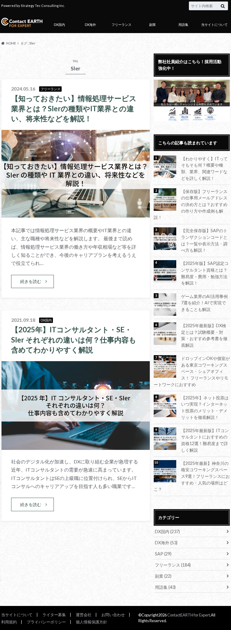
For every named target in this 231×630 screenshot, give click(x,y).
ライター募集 (54, 614)
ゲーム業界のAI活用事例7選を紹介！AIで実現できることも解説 (204, 303)
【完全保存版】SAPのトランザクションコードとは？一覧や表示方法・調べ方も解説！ (204, 240)
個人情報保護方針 (91, 621)
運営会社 (83, 614)
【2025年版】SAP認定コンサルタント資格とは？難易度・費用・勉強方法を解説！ (205, 273)
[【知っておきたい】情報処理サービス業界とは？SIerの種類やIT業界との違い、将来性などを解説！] (76, 215)
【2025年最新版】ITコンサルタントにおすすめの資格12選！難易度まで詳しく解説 (205, 440)
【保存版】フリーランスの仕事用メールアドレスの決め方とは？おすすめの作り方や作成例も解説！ (190, 204)
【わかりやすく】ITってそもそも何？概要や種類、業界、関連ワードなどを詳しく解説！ (204, 168)
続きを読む (30, 281)
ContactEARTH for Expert (188, 615)
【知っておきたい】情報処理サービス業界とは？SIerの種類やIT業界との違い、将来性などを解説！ (74, 108)
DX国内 (59, 24)
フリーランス (121, 24)
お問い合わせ (113, 614)
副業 (152, 24)
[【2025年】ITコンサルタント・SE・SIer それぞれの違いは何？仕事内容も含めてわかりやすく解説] (76, 446)
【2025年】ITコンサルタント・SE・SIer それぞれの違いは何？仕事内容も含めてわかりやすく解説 (73, 339)
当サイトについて (214, 24)
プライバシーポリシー (46, 621)
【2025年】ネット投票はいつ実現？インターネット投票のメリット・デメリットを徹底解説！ (205, 407)
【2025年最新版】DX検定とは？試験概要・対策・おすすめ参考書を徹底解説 (204, 335)
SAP (163, 553)
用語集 (183, 24)
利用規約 (9, 621)
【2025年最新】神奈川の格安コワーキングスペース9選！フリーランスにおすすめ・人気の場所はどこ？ (192, 476)
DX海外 (90, 24)
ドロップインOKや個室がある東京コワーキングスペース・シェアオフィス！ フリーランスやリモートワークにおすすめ (192, 371)
